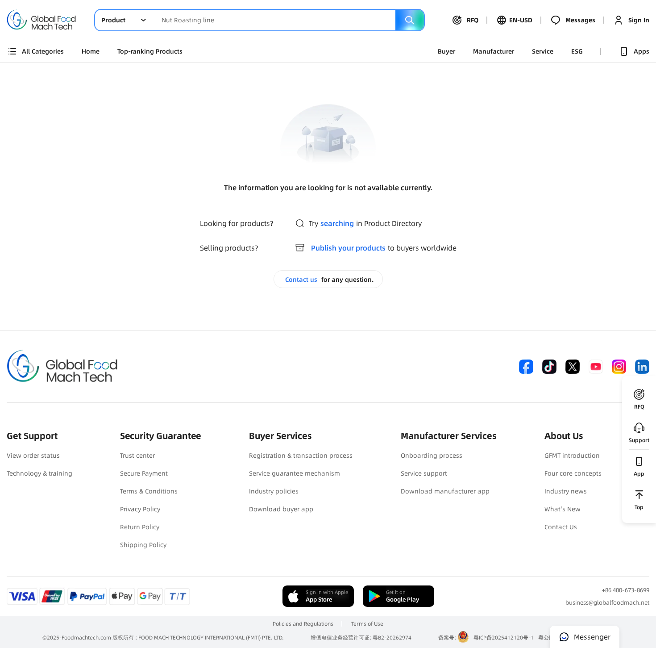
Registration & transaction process (301, 455)
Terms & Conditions (149, 491)
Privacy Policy (140, 509)
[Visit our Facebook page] (526, 367)
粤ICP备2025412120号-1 (503, 637)
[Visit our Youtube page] (596, 367)
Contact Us (560, 527)
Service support (424, 473)
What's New (562, 509)
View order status (33, 455)
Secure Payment (144, 473)
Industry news (565, 491)
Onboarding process (431, 455)
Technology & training (39, 473)
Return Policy (139, 527)
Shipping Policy (143, 544)
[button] (125, 20)
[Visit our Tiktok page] (549, 367)
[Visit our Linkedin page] (642, 367)
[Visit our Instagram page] (619, 367)
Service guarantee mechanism (294, 473)
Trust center (137, 455)
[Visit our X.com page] (572, 367)
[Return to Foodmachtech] (41, 12)
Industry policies (274, 491)
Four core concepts (573, 473)
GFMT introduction (572, 455)
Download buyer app (281, 509)
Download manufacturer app (445, 491)
